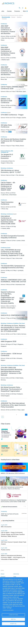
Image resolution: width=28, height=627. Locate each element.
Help (14, 576)
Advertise (16, 574)
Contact (3, 576)
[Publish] (22, 8)
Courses (9, 11)
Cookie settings (13, 614)
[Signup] (25, 8)
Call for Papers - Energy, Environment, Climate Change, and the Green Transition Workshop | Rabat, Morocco (13, 534)
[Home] (9, 3)
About (2, 574)
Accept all (13, 623)
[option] (14, 513)
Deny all (13, 619)
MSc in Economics (6, 526)
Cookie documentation (8, 610)
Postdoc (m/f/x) (5, 550)
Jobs (2, 11)
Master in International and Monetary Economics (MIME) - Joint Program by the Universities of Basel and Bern (13, 557)
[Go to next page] (26, 415)
